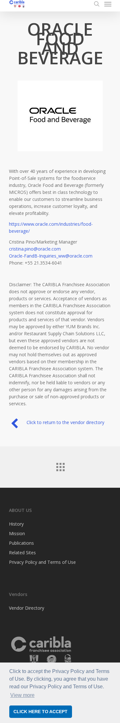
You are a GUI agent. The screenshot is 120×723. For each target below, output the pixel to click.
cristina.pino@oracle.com (35, 249)
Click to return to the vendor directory (65, 422)
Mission (17, 533)
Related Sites (22, 552)
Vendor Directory (26, 608)
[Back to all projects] (60, 465)
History (16, 524)
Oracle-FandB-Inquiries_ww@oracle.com (50, 256)
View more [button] (22, 695)
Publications (21, 543)
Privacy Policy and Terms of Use (42, 562)
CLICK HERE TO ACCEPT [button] (40, 711)
